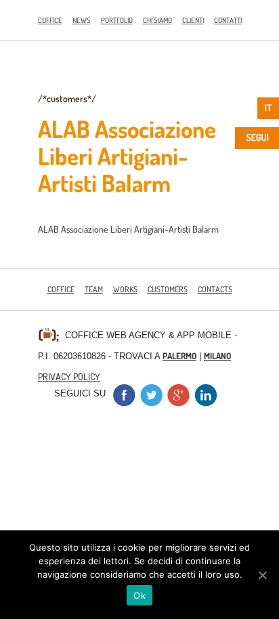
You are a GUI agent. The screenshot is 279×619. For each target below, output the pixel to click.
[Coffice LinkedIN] (205, 402)
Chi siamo (157, 20)
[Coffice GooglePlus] (178, 402)
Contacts (215, 289)
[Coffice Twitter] (151, 402)
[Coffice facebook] (123, 402)
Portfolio (117, 20)
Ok (139, 595)
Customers (168, 289)
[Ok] (262, 575)
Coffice (50, 20)
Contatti (228, 20)
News (81, 20)
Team (94, 289)
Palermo (179, 355)
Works (125, 289)
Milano (217, 355)
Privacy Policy (69, 376)
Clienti (193, 20)
